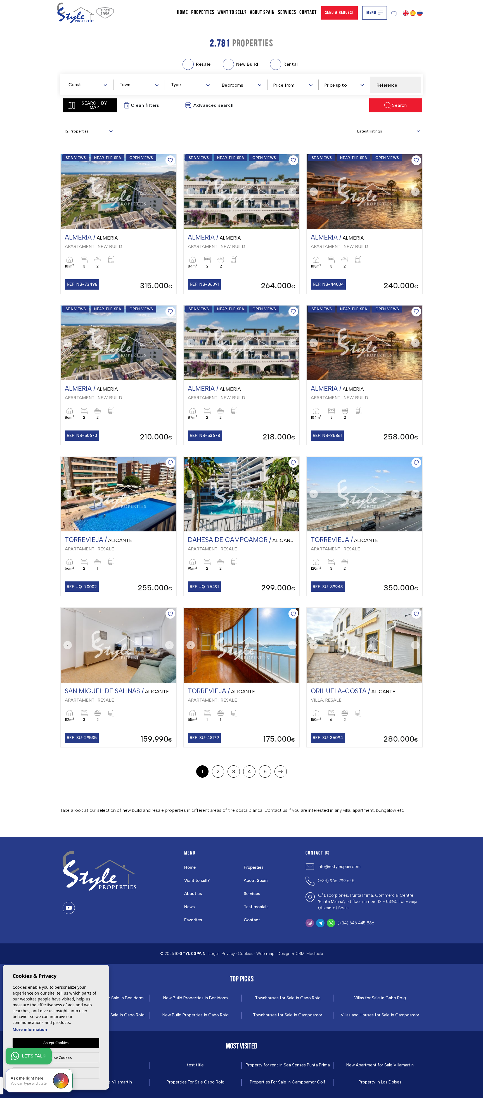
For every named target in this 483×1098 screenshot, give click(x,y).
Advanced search (213, 105)
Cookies (245, 953)
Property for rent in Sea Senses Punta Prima (288, 1065)
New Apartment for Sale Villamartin (380, 1065)
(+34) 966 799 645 (336, 880)
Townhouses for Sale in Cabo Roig (288, 998)
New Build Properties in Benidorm (195, 998)
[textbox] (89, 85)
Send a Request (339, 12)
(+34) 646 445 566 (355, 923)
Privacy (228, 953)
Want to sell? (232, 12)
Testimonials (256, 906)
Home (182, 12)
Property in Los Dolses (380, 1082)
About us (193, 893)
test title (195, 1065)
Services (287, 12)
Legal (214, 953)
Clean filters (145, 105)
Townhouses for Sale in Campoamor (287, 1015)
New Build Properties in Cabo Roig (195, 1015)
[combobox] (87, 84)
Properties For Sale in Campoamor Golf (287, 1082)
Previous (66, 191)
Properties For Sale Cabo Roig (195, 1082)
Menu (371, 12)
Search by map (94, 105)
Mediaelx (314, 953)
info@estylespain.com (339, 866)
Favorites (193, 919)
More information (30, 1029)
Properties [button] (202, 12)
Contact (308, 12)
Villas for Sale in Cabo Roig (380, 998)
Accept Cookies (55, 1042)
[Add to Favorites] (170, 160)
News (189, 906)
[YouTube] (69, 908)
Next (170, 191)
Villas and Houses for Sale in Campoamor (380, 1015)
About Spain (262, 12)
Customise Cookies (56, 1057)
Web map (265, 953)
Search (399, 105)
